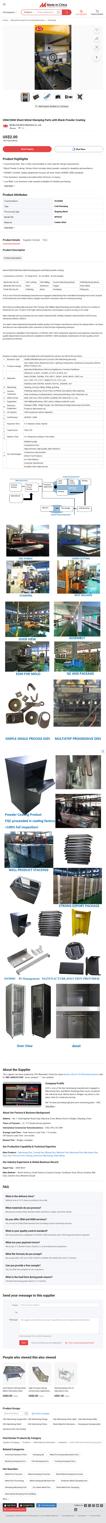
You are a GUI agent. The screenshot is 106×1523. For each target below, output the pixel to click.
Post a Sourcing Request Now (79, 1342)
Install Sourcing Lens (16, 1509)
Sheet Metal (59, 1155)
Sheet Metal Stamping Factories (69, 1474)
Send (24, 1342)
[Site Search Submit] (66, 12)
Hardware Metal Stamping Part (74, 1480)
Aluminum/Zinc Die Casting (14, 1429)
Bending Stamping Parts (15, 1461)
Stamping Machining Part (16, 1487)
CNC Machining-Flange (37, 1419)
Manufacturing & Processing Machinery (28, 20)
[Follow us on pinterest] (101, 1505)
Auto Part (7, 1155)
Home (5, 20)
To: (16, 1312)
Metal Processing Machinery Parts (64, 1454)
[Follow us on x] (89, 1505)
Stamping (52, 20)
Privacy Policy (95, 1515)
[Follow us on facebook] (85, 1505)
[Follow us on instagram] (93, 1505)
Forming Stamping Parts (65, 1461)
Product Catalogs (41, 1413)
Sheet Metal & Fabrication (64, 1424)
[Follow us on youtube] (97, 1505)
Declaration (82, 1515)
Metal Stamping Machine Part (42, 1480)
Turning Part (38, 1152)
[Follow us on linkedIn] (75, 1509)
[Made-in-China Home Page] (53, 4)
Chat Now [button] (80, 149)
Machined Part (76, 1152)
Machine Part (63, 1152)
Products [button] (28, 12)
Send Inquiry (27, 149)
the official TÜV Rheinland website (83, 1074)
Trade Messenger (46, 1505)
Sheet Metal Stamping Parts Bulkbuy (20, 1494)
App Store (9, 1505)
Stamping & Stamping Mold (89, 1424)
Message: (14, 1319)
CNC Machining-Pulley (87, 1419)
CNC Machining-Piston (37, 1424)
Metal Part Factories (13, 1474)
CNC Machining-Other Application (65, 1419)
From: (15, 1305)
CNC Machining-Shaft (12, 1424)
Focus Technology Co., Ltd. (34, 1515)
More (5, 1499)
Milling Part (50, 1152)
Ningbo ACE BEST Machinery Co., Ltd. (25, 124)
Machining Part (25, 1152)
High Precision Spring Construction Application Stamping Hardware (39, 1391)
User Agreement (68, 1515)
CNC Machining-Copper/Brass (15, 1419)
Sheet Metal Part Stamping (67, 1487)
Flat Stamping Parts (40, 1461)
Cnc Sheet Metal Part (42, 1487)
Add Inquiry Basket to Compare (53, 106)
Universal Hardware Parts (16, 1454)
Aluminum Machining (43, 1155)
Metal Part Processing (14, 1480)
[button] (4, 4)
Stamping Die (38, 1454)
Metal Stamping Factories (39, 1474)
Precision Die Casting (22, 1155)
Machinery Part (91, 1152)
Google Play (26, 1505)
